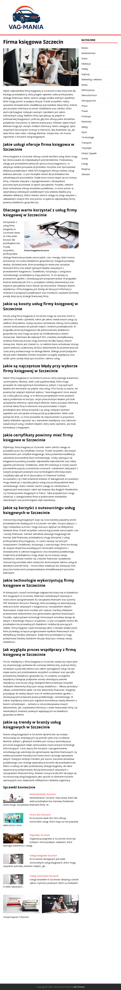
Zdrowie (85, 174)
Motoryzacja (87, 90)
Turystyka (86, 147)
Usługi (84, 163)
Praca (84, 105)
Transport (86, 142)
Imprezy (85, 74)
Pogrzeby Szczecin (40, 834)
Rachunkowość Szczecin (43, 794)
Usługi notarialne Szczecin (44, 875)
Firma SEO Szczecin (40, 814)
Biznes (84, 47)
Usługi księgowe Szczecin (43, 855)
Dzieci (84, 58)
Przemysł (86, 116)
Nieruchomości (89, 95)
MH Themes (79, 987)
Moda (84, 84)
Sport (84, 132)
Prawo (84, 110)
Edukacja (86, 63)
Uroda (84, 158)
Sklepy (84, 126)
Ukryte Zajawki (89, 153)
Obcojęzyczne (88, 100)
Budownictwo (88, 53)
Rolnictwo (86, 121)
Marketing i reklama (91, 79)
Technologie (87, 137)
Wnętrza (85, 169)
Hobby (84, 68)
